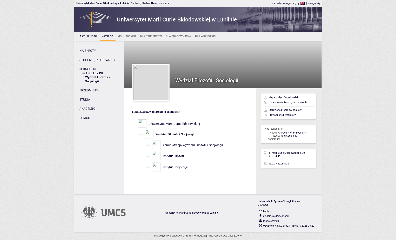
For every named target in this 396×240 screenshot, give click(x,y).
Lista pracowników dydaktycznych (288, 102)
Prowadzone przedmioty (282, 114)
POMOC (84, 118)
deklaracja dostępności (276, 216)
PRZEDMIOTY (88, 90)
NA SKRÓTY (87, 51)
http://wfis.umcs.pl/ (280, 163)
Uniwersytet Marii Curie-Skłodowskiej (174, 124)
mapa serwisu (271, 221)
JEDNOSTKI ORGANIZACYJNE (91, 71)
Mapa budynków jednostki (283, 97)
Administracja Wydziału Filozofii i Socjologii (193, 145)
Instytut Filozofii (174, 156)
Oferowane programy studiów (285, 110)
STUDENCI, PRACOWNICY (97, 60)
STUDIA (84, 100)
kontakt (267, 211)
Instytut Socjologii (175, 167)
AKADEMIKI (87, 109)
